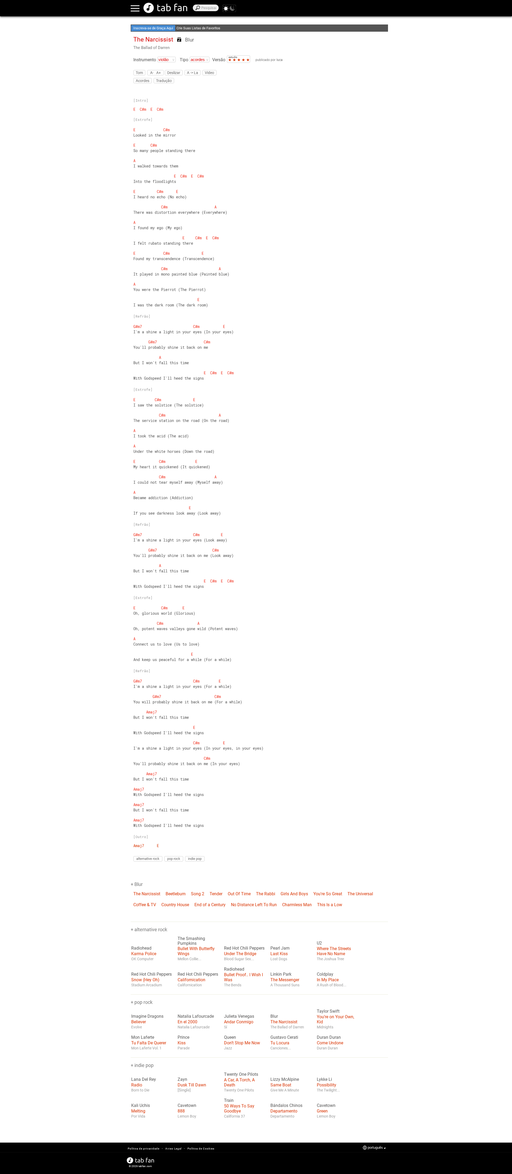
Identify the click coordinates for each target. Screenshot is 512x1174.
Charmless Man (297, 904)
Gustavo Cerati (284, 1037)
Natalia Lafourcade (196, 1016)
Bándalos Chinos (286, 1105)
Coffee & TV (144, 904)
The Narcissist (146, 893)
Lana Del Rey (143, 1079)
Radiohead (141, 948)
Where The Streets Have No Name (334, 951)
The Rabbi (265, 893)
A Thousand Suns (284, 985)
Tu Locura (279, 1042)
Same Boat (280, 1084)
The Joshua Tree (330, 959)
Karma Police (143, 953)
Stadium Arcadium (146, 985)
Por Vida (138, 1116)
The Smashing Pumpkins (191, 941)
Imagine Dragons (147, 1016)
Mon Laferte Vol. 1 (146, 1048)
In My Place (328, 979)
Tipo (184, 59)
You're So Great (327, 893)
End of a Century (210, 904)
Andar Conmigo (238, 1021)
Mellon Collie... (189, 959)
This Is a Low (329, 904)
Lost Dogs (278, 959)
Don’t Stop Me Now (242, 1042)
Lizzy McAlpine (284, 1079)
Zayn (182, 1079)
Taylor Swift (328, 1011)
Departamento (283, 1111)
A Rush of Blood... (331, 985)
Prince (183, 1037)
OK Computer (142, 959)
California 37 (234, 1116)
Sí (225, 1027)
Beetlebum (176, 893)
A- (152, 73)
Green (322, 1111)
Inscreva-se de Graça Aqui (153, 28)
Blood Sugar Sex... (239, 959)
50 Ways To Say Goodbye (239, 1108)
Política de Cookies (200, 1148)
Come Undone (330, 1042)
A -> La (192, 73)
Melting (138, 1111)
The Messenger (284, 979)
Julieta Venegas (239, 1016)
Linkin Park (280, 974)
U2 (319, 943)
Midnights (325, 1027)
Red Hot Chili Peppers (244, 948)
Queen (230, 1037)
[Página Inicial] (165, 8)
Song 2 (197, 893)
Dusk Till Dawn (192, 1084)
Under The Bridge (240, 953)
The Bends (232, 985)
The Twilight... (328, 1090)
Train (229, 1100)
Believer (138, 1021)
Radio (136, 1084)
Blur (189, 40)
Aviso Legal (173, 1148)
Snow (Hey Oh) (145, 979)
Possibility (326, 1084)
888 (181, 1111)
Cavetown (187, 1105)
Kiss (182, 1042)
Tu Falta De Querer (148, 1042)
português (375, 1148)
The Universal (360, 893)
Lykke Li (324, 1079)
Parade (184, 1048)
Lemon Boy (187, 1116)
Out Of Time (239, 893)
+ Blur (137, 884)
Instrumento (144, 59)
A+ (158, 73)
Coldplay (325, 974)
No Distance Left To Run (254, 904)
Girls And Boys (294, 893)
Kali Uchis (140, 1105)
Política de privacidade (143, 1148)
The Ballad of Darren (151, 47)
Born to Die (140, 1090)
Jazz (228, 1048)
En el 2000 (187, 1021)
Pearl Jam (280, 948)
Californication (191, 979)
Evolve (136, 1027)
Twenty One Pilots (241, 1074)
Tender (216, 893)
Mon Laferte (142, 1037)
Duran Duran (329, 1037)
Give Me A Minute (284, 1090)
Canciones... (280, 1048)
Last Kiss (279, 953)
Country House (175, 904)
